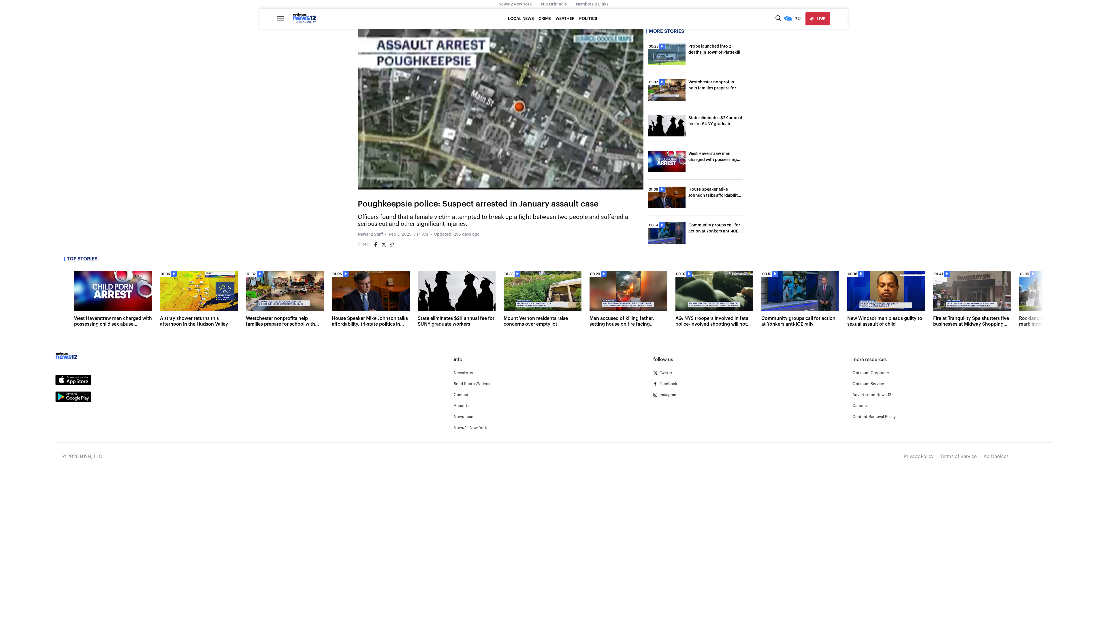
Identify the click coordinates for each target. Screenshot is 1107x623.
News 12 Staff (370, 234)
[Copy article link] (391, 244)
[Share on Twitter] (383, 244)
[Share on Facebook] (375, 244)
